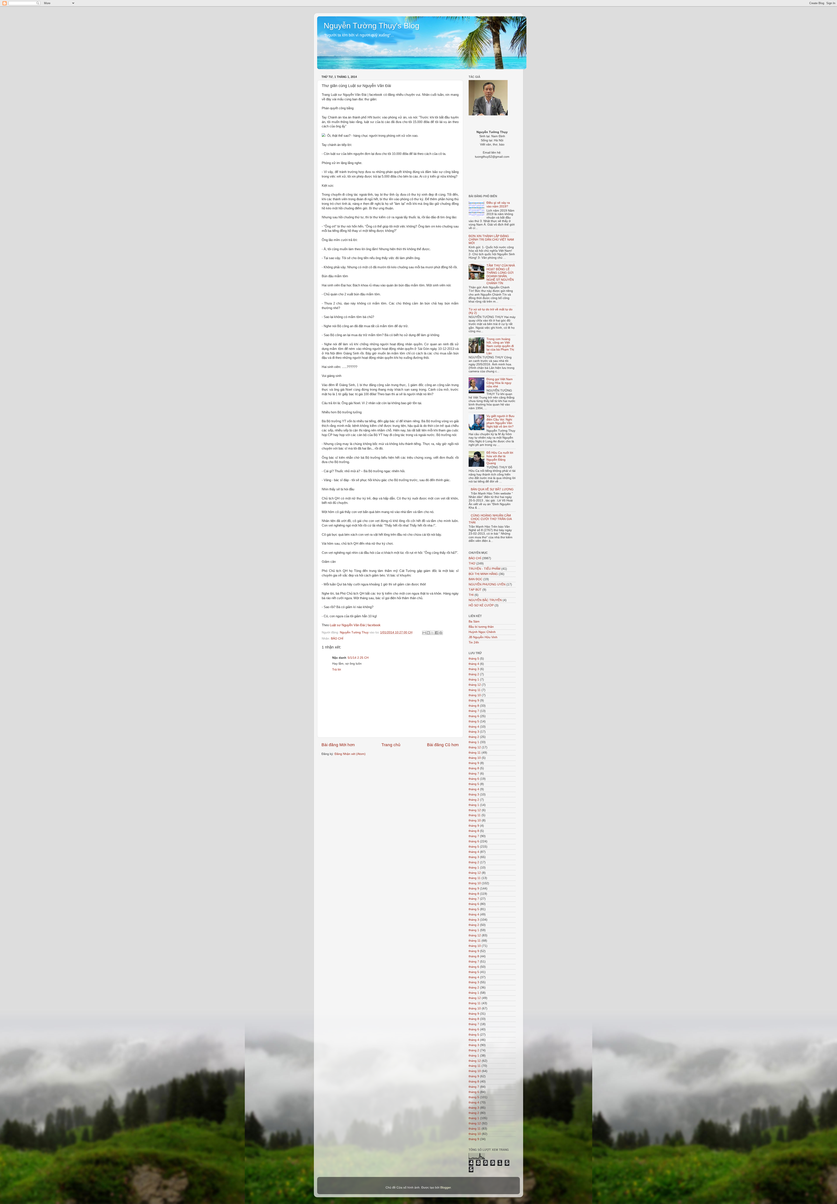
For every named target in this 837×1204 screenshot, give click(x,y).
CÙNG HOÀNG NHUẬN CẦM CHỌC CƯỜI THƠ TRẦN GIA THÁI (490, 519)
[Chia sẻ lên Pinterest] (441, 633)
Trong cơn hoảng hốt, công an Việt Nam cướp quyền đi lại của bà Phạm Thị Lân (500, 346)
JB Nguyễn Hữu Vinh (483, 637)
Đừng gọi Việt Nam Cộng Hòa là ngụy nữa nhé (500, 383)
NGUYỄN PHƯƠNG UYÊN (487, 584)
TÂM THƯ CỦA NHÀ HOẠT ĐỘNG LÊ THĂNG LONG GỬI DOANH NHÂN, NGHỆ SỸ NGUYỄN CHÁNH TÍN (501, 274)
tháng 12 (475, 684)
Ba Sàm (474, 621)
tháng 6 (474, 716)
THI (471, 595)
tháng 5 (474, 658)
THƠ (472, 563)
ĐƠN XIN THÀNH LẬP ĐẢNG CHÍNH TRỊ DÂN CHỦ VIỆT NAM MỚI (491, 239)
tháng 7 (474, 711)
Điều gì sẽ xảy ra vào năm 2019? (498, 204)
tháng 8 (474, 705)
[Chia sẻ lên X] (432, 633)
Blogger (445, 1187)
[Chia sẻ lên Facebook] (436, 633)
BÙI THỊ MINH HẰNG (483, 574)
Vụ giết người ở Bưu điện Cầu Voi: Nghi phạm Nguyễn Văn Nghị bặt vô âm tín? (500, 421)
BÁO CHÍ (337, 638)
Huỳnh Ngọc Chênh (482, 632)
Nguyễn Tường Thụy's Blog (371, 25)
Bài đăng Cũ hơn (443, 744)
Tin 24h (474, 642)
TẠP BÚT (475, 589)
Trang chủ (390, 744)
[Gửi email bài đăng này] (424, 633)
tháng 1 (474, 679)
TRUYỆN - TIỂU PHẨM (484, 568)
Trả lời (336, 669)
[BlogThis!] (428, 633)
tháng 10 (475, 695)
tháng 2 (474, 674)
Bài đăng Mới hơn (338, 744)
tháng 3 (474, 669)
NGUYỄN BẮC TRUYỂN (485, 600)
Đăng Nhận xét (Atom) (350, 754)
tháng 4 (474, 663)
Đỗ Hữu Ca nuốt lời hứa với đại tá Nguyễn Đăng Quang (500, 458)
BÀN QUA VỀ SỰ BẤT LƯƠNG (492, 489)
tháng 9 (474, 700)
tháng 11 (475, 690)
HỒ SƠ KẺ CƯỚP (481, 605)
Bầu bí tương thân (481, 626)
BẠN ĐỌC (475, 579)
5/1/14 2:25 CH (358, 657)
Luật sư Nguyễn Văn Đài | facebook (355, 625)
